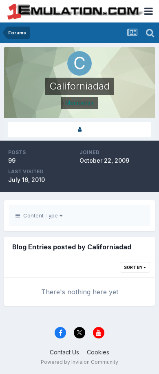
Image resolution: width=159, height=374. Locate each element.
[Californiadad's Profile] (79, 129)
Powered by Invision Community (79, 362)
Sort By (134, 267)
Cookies (98, 352)
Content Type (40, 215)
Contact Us (64, 352)
